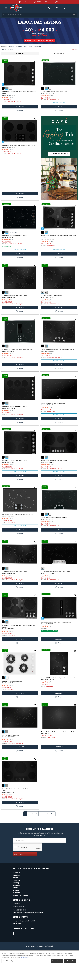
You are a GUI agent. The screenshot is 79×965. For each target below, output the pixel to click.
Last (52, 814)
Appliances (12, 46)
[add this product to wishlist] (35, 61)
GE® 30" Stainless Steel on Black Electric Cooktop (54, 91)
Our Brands (16, 885)
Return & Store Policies (20, 895)
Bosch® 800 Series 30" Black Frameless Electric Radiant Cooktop (58, 732)
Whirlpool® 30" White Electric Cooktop (12, 681)
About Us (16, 890)
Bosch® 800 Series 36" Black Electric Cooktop (53, 403)
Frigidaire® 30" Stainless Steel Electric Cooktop (14, 235)
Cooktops (38, 46)
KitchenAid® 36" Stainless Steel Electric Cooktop (54, 460)
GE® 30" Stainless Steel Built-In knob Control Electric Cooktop (57, 349)
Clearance (16, 878)
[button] (5, 8)
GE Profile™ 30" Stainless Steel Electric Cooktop (14, 295)
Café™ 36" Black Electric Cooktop (10, 735)
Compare (20, 110)
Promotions (16, 880)
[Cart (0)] (72, 8)
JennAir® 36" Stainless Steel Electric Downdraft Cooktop (56, 622)
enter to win (50, 40)
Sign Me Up (18, 854)
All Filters (21, 53)
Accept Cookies (57, 961)
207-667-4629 (21, 910)
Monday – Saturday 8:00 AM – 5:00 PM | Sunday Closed (41, 2)
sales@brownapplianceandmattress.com (30, 912)
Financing (16, 883)
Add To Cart (20, 106)
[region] (39, 957)
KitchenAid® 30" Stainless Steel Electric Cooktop (14, 460)
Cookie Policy (25, 957)
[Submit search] (74, 14)
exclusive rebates (38, 40)
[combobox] (59, 53)
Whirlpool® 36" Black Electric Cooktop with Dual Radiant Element (19, 145)
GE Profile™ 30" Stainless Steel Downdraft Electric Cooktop (17, 349)
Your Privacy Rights (9, 961)
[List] (49, 8)
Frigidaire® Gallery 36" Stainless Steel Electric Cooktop (55, 571)
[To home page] (16, 8)
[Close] (76, 953)
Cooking (19, 46)
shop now (28, 40)
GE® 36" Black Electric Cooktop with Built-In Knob (54, 517)
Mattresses (16, 875)
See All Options (13, 232)
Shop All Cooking (28, 46)
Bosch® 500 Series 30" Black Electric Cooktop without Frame (18, 514)
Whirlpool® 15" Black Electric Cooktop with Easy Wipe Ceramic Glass (59, 678)
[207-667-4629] (64, 8)
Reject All (70, 961)
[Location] (57, 8)
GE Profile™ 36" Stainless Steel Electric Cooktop (14, 571)
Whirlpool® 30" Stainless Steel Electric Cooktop (14, 406)
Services (15, 888)
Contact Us (16, 893)
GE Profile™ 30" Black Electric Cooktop (51, 295)
